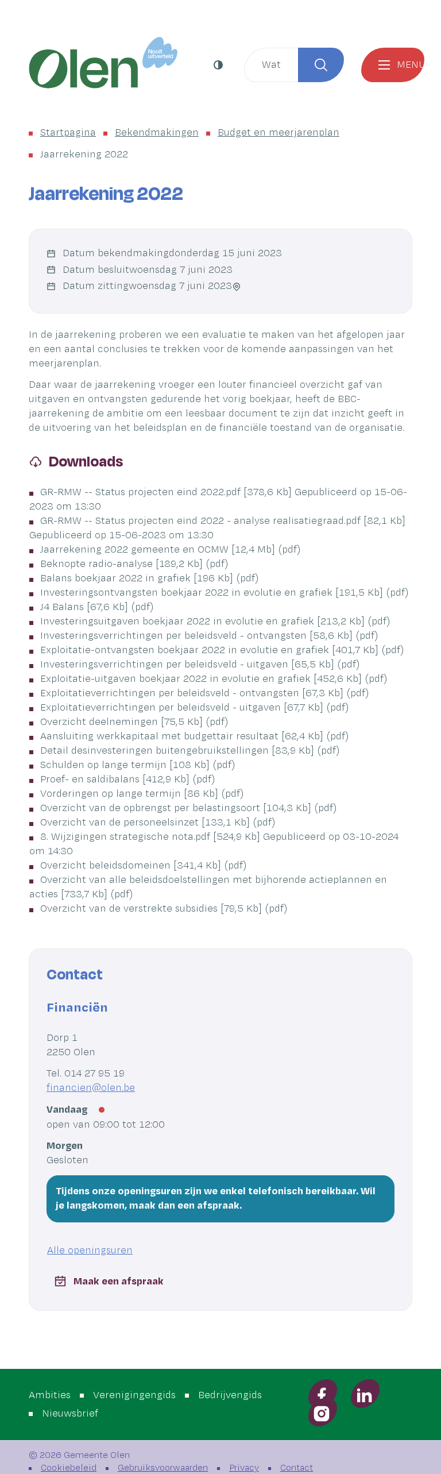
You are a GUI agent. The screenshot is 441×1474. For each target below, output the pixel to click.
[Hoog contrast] (219, 65)
